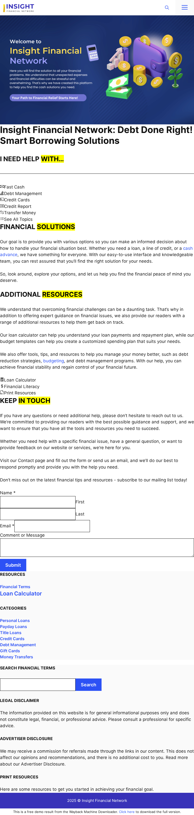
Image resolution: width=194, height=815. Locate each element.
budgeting (53, 360)
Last (80, 514)
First (80, 501)
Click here (127, 812)
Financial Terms (15, 586)
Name (8, 492)
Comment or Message (22, 535)
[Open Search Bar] (167, 7)
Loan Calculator (21, 593)
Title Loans (10, 632)
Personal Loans (15, 620)
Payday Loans (13, 626)
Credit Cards (12, 638)
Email (7, 525)
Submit (13, 565)
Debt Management (18, 644)
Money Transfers (16, 656)
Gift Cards (10, 650)
